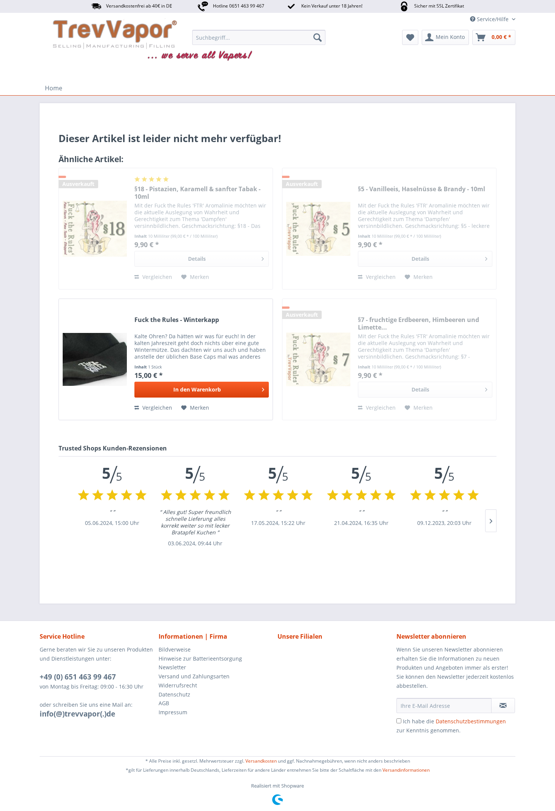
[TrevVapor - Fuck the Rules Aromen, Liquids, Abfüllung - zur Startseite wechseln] (86, 39)
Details (197, 258)
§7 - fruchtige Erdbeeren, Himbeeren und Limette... (418, 323)
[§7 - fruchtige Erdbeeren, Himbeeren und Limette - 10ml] (318, 359)
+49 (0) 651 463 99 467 (78, 677)
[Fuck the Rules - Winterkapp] (95, 359)
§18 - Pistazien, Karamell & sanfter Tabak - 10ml (197, 192)
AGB (164, 703)
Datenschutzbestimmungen (471, 721)
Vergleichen (156, 276)
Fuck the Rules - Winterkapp (176, 320)
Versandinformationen (406, 770)
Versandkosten (261, 761)
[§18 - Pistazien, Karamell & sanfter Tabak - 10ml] (95, 229)
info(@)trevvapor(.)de (77, 714)
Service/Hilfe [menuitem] (492, 19)
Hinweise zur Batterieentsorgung (200, 658)
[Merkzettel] (410, 37)
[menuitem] (258, 37)
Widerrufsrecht (178, 685)
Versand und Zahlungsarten (194, 676)
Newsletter (172, 667)
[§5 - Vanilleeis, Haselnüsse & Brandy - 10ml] (318, 229)
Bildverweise (175, 649)
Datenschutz (174, 694)
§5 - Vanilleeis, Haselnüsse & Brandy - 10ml (421, 189)
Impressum (173, 712)
